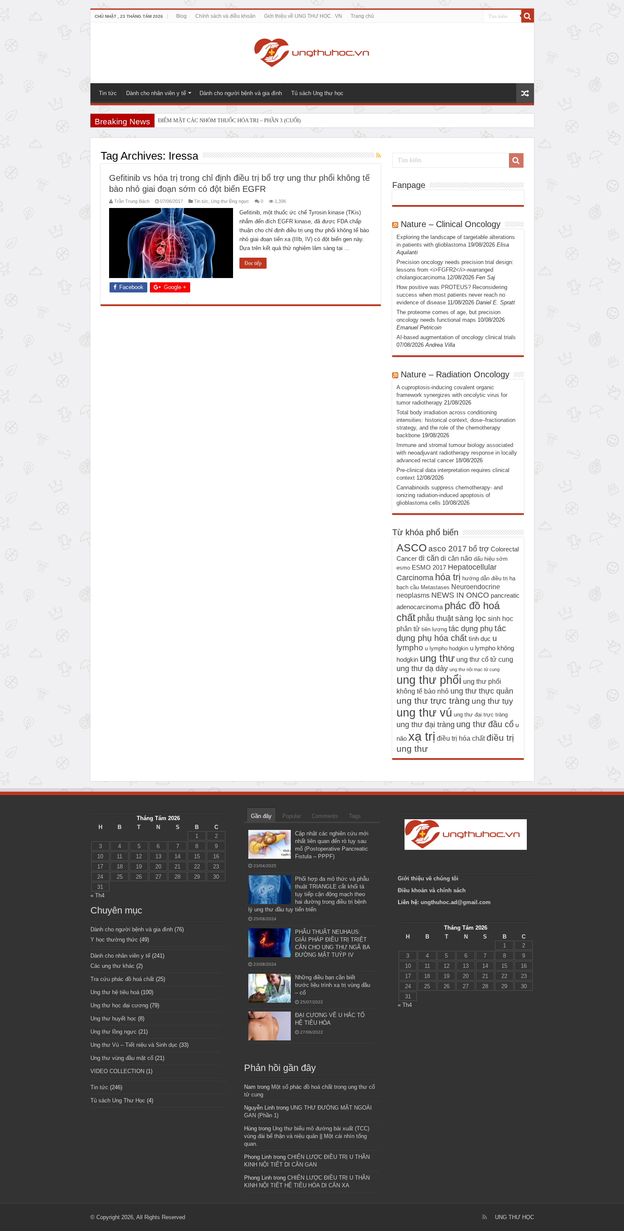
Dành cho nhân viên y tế (156, 93)
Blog (181, 16)
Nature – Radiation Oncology (455, 374)
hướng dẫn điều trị (485, 578)
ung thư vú (424, 712)
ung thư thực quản (481, 691)
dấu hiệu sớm (491, 559)
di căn (429, 558)
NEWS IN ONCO (460, 595)
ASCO (411, 548)
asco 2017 (447, 548)
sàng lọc (470, 618)
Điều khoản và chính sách (432, 890)
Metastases (435, 587)
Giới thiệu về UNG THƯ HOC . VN (303, 16)
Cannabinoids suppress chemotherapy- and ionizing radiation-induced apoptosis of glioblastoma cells (449, 495)
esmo (403, 568)
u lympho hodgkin (446, 648)
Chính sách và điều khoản (225, 16)
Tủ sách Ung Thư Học (117, 1100)
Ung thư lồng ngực (230, 201)
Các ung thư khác (112, 966)
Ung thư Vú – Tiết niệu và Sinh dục (133, 1045)
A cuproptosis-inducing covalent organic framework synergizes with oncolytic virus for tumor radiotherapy (451, 395)
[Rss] (484, 1217)
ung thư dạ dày (422, 668)
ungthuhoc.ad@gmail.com (456, 902)
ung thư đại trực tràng (481, 714)
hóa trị (448, 577)
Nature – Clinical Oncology (450, 224)
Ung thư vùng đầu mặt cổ (121, 1058)
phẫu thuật (435, 618)
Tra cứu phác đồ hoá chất (122, 979)
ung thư (437, 658)
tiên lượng (434, 629)
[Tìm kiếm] (527, 16)
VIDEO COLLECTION (117, 1071)
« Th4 (97, 895)
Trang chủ (362, 16)
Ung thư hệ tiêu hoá (114, 992)
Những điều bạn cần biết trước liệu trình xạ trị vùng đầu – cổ (332, 985)
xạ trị (421, 736)
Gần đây (261, 816)
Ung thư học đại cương (119, 1005)
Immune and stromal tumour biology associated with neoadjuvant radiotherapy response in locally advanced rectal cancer (456, 453)
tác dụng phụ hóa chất (451, 633)
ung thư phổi (428, 679)
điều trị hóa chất (461, 738)
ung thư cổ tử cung (484, 659)
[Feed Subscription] (378, 155)
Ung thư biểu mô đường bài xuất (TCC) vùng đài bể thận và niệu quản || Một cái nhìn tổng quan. (306, 1136)
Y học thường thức (114, 939)
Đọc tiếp (253, 263)
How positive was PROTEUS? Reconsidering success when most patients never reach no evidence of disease (451, 295)
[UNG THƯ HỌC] (312, 51)
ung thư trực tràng (433, 700)
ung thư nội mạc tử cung (475, 669)
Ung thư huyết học (113, 1018)
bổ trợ (479, 549)
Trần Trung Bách (131, 201)
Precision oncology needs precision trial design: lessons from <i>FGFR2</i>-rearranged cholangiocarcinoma (455, 270)
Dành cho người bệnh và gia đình (241, 93)
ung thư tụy (492, 701)
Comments (325, 816)
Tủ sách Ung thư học (317, 93)
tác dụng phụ (471, 628)
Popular (291, 816)
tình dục (480, 638)
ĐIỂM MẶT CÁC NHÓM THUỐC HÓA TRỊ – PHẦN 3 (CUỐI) (229, 120)
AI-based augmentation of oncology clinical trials (456, 337)
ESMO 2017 (429, 567)
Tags (355, 816)
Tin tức (108, 93)
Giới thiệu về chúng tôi (429, 878)
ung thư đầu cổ (485, 724)
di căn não (456, 558)
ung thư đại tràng (425, 724)
